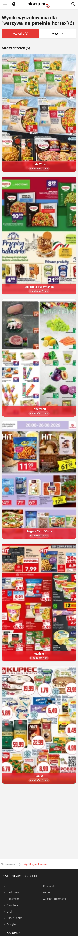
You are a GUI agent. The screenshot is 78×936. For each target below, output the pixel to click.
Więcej (55, 33)
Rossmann (13, 898)
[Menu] (4, 4)
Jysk (9, 911)
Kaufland (48, 886)
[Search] (73, 4)
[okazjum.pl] (39, 5)
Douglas (11, 924)
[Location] (13, 5)
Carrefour (12, 905)
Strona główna (8, 864)
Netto (46, 892)
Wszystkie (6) (20, 33)
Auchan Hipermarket (55, 898)
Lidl (9, 886)
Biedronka (13, 892)
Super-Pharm (14, 917)
